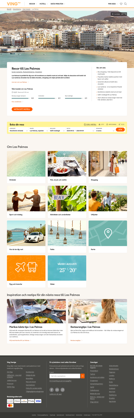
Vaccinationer (30, 385)
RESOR (32, 4)
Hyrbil (92, 387)
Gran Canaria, (17, 71)
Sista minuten (113, 366)
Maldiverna (112, 395)
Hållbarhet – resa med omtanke (14, 376)
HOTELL (43, 4)
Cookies (34, 415)
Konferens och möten (97, 377)
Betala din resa (95, 394)
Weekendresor (114, 369)
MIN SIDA (112, 4)
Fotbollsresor (94, 390)
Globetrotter (79, 415)
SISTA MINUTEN (57, 4)
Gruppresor (94, 380)
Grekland (112, 388)
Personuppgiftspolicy (42, 415)
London (111, 375)
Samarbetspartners (96, 384)
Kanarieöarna (113, 385)
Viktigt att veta (30, 375)
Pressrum (10, 384)
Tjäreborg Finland (70, 415)
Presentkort (94, 371)
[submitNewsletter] (83, 376)
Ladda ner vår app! (55, 394)
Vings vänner (94, 402)
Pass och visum (31, 382)
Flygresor (112, 372)
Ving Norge (52, 415)
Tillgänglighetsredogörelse (35, 391)
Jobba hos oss (11, 380)
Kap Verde (112, 401)
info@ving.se (87, 415)
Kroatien (112, 398)
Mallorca (112, 379)
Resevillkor (29, 378)
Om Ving (9, 372)
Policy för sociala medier (34, 388)
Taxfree (92, 374)
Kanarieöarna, (29, 71)
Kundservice (30, 372)
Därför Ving (10, 387)
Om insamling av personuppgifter (60, 381)
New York (112, 392)
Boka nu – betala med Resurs (97, 398)
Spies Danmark (60, 415)
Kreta (111, 382)
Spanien (38, 71)
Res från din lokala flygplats (96, 366)
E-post (51, 372)
